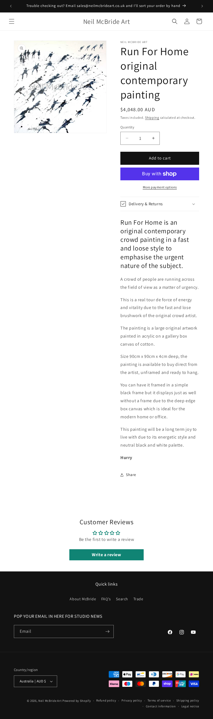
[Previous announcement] (11, 6)
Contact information (161, 706)
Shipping (152, 117)
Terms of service (159, 700)
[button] (12, 21)
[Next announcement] (202, 6)
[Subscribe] (107, 631)
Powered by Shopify (76, 701)
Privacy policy (131, 700)
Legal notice (190, 706)
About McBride (83, 598)
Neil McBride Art (50, 701)
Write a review (106, 555)
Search (122, 598)
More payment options (160, 187)
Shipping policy (187, 700)
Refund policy (106, 700)
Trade (138, 598)
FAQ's (106, 598)
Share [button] (131, 474)
